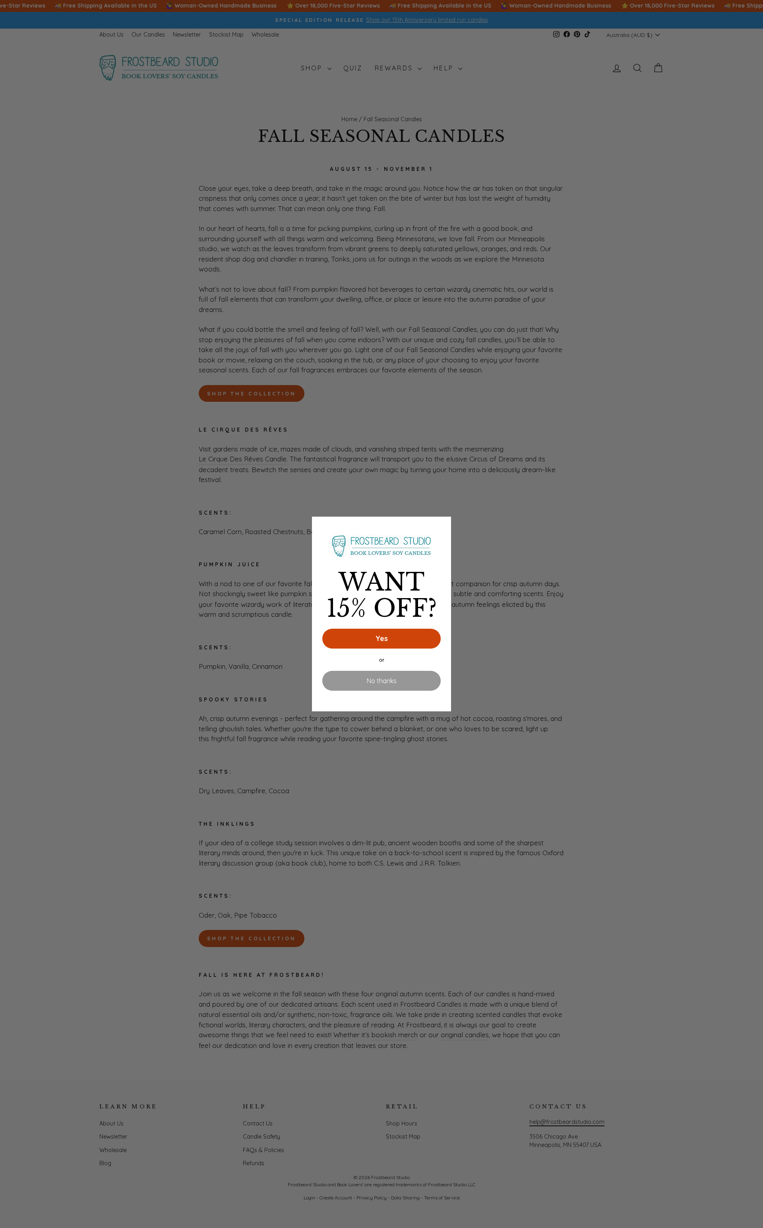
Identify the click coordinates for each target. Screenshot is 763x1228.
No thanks (382, 681)
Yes (382, 638)
